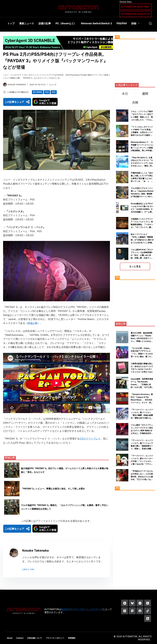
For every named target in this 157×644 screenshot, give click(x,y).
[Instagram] (139, 603)
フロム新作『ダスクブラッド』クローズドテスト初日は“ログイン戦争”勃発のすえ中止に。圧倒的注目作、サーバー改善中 (142, 430)
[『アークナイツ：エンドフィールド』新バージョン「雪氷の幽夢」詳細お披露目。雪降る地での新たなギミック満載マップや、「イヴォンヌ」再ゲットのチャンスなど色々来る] (122, 414)
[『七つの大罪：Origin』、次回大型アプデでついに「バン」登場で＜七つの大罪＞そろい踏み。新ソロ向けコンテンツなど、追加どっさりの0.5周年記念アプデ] (122, 352)
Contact (19, 638)
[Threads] (124, 610)
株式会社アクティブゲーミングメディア (82, 609)
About (9, 638)
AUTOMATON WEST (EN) (135, 6)
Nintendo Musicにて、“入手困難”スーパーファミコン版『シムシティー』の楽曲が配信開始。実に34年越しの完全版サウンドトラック (142, 147)
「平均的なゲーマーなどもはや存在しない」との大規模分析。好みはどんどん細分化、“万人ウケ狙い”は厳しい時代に (142, 476)
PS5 (54, 92)
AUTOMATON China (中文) (135, 13)
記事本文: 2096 (28, 569)
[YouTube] (124, 603)
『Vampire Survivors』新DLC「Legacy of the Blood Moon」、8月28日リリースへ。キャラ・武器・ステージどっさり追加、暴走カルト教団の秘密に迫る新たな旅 (142, 402)
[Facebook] (139, 610)
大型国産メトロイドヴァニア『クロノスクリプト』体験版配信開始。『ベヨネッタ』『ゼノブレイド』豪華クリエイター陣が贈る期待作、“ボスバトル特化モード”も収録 (142, 227)
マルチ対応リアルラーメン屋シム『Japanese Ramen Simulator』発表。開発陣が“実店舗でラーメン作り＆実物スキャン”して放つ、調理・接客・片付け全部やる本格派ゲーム (142, 196)
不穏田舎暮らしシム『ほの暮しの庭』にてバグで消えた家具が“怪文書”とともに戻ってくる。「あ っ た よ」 (142, 178)
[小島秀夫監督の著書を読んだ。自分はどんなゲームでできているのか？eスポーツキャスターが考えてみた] (122, 368)
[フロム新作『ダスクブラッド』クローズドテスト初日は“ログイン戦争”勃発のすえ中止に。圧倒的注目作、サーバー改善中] (122, 429)
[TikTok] (147, 610)
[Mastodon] (132, 610)
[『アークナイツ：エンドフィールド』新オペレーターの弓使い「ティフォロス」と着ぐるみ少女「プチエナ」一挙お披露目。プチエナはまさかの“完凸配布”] (122, 460)
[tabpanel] (135, 189)
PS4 (47, 92)
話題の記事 (45, 23)
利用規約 (71, 638)
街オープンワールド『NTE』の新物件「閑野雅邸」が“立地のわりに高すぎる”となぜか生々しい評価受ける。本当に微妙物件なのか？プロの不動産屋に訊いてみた (142, 242)
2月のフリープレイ (90, 438)
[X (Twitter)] (147, 603)
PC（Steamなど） (66, 23)
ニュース (52, 84)
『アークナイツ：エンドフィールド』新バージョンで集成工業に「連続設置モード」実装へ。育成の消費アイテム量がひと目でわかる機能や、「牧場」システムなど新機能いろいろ (142, 448)
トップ (11, 23)
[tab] (125, 93)
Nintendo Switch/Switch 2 (96, 23)
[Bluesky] (132, 603)
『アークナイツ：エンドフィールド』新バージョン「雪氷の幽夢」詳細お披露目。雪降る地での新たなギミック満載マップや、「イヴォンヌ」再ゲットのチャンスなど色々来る (142, 417)
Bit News (37, 92)
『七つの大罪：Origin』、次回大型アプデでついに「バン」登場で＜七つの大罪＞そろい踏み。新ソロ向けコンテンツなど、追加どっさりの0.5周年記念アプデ (142, 356)
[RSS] (147, 618)
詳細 (133, 23)
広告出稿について (34, 638)
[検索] (150, 23)
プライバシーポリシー (55, 638)
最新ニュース (26, 23)
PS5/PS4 (122, 23)
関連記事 (32, 323)
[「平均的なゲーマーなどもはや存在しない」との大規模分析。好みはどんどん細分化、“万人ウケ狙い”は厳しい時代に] (122, 475)
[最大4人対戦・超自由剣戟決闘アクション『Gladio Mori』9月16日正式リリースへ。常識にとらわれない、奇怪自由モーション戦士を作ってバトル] (122, 337)
